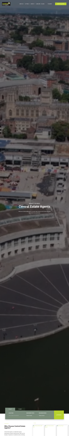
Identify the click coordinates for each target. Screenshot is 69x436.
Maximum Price (30, 413)
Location (11, 413)
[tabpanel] (34, 415)
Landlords (38, 3)
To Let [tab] (10, 409)
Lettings (27, 3)
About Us (21, 3)
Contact (32, 3)
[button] (35, 423)
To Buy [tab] (20, 409)
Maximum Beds (42, 413)
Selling (42, 3)
